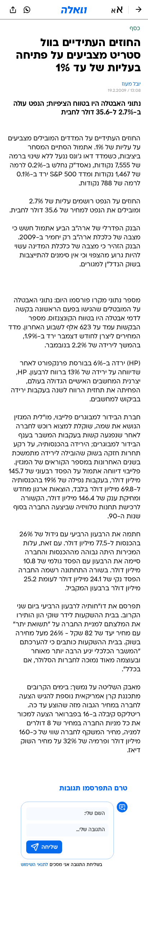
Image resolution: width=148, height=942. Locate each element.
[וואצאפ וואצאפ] (27, 9)
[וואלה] (74, 9)
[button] (116, 9)
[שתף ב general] (13, 10)
